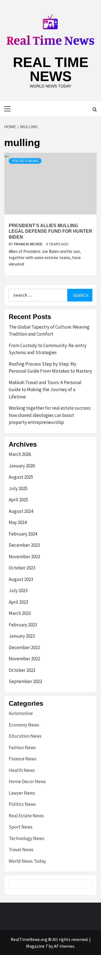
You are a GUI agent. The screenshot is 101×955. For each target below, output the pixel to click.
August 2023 (21, 579)
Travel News (21, 849)
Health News (22, 770)
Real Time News (50, 69)
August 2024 (21, 511)
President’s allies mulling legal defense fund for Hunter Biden (50, 231)
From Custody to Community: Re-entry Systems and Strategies (47, 349)
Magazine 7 (37, 946)
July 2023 (18, 590)
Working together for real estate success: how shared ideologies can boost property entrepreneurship (50, 415)
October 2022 (22, 670)
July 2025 (18, 488)
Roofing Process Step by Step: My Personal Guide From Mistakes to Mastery (50, 367)
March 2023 (20, 613)
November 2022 (24, 659)
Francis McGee (28, 244)
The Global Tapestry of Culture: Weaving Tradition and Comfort (49, 330)
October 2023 (22, 568)
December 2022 (24, 647)
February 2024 (23, 534)
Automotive (21, 713)
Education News (25, 736)
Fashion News (22, 747)
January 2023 (22, 636)
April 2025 (18, 500)
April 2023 (18, 602)
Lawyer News (22, 793)
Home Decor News (27, 781)
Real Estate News (26, 816)
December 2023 (24, 545)
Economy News (24, 725)
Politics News (25, 161)
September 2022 (25, 681)
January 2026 (22, 466)
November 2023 (24, 556)
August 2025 (21, 477)
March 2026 (20, 454)
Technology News (26, 838)
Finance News (22, 759)
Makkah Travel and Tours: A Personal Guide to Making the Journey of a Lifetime (45, 389)
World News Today (27, 861)
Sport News (21, 827)
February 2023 (23, 625)
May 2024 (18, 522)
